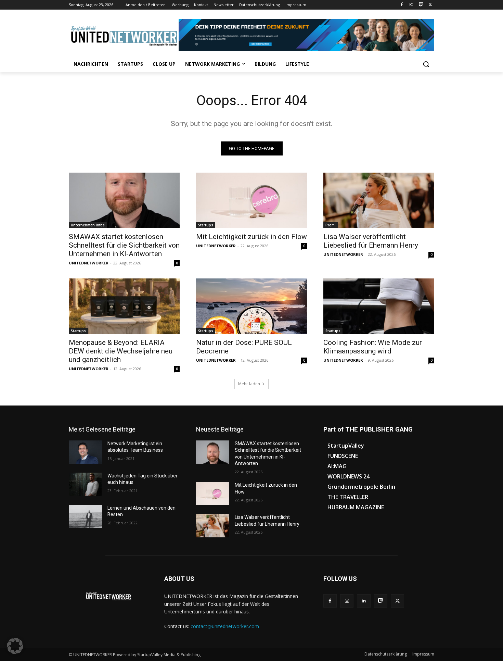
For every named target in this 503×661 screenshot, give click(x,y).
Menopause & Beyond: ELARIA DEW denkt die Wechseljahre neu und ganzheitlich (120, 351)
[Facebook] (402, 5)
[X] (430, 5)
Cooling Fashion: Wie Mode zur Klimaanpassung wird (372, 346)
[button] (426, 64)
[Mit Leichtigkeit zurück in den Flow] (251, 200)
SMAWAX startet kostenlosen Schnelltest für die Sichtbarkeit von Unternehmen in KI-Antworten (124, 245)
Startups (205, 225)
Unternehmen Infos (88, 225)
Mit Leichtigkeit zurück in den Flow (251, 237)
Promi (330, 225)
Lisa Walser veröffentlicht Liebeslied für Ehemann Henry (370, 241)
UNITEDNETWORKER (88, 262)
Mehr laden (249, 384)
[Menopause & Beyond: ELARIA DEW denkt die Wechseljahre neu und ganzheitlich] (124, 306)
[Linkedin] (363, 601)
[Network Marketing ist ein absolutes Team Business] (85, 452)
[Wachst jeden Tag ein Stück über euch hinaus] (85, 484)
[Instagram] (411, 5)
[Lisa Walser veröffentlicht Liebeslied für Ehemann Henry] (378, 200)
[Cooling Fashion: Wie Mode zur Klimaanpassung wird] (378, 306)
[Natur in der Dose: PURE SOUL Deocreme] (251, 306)
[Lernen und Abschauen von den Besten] (85, 516)
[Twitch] (421, 5)
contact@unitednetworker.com (225, 626)
